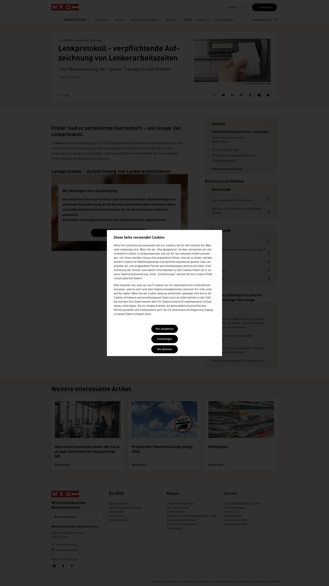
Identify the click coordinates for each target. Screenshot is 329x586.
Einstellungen (164, 339)
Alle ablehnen (164, 349)
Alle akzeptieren (165, 329)
